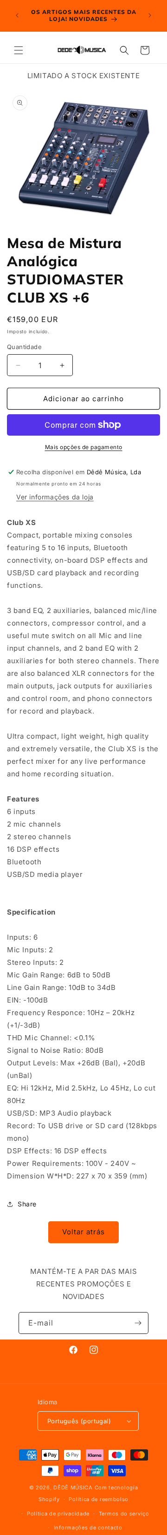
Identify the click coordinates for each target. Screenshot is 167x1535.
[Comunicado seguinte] (150, 15)
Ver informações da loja (55, 497)
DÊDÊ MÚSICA (73, 1487)
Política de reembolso (98, 1499)
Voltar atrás (83, 1231)
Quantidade (24, 346)
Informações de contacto (88, 1527)
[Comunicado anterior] (17, 15)
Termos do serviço (124, 1513)
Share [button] (27, 1204)
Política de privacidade (58, 1513)
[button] (18, 50)
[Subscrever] (138, 1323)
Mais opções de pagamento (83, 447)
